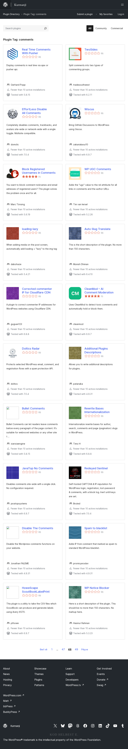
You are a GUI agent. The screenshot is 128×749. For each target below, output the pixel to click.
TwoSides (91, 49)
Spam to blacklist (95, 528)
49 (76, 649)
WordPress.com (13, 695)
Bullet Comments (33, 408)
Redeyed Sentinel (96, 468)
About (6, 668)
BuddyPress (11, 711)
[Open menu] (123, 4)
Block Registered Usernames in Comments (39, 170)
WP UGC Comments (97, 169)
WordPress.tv (75, 685)
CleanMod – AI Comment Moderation (98, 290)
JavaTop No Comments (37, 468)
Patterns (39, 685)
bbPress (9, 706)
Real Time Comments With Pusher (36, 51)
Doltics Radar (31, 348)
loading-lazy (30, 229)
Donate (102, 679)
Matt (7, 700)
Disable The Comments (37, 528)
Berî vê (43, 649)
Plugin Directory (11, 14)
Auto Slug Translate (97, 229)
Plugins (38, 679)
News (6, 674)
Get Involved (104, 668)
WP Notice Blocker (96, 588)
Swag (101, 685)
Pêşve (84, 649)
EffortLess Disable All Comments (34, 111)
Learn (69, 668)
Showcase (40, 668)
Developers (72, 679)
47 (63, 649)
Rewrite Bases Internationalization (97, 410)
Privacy (7, 685)
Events (101, 674)
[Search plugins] (45, 28)
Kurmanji (15, 725)
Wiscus (89, 109)
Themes (39, 674)
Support (70, 674)
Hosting (7, 679)
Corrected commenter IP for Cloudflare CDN (37, 290)
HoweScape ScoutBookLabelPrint (36, 589)
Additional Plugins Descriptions (96, 350)
